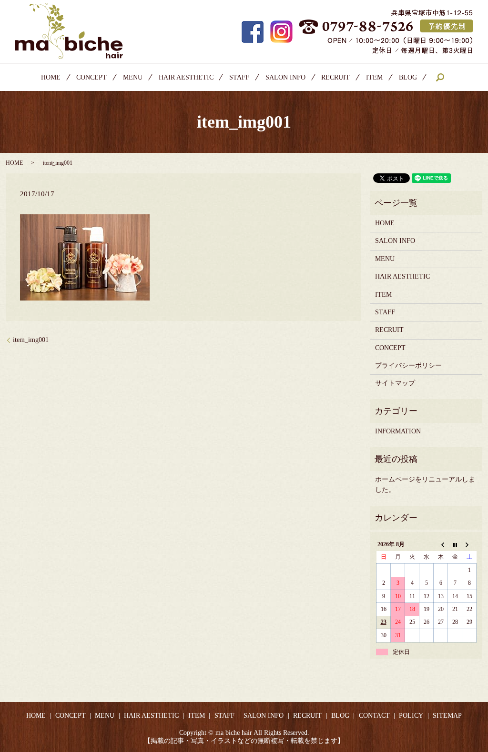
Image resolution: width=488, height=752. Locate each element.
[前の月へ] (441, 545)
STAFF (239, 77)
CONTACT (374, 715)
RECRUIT (335, 77)
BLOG (408, 77)
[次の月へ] (469, 545)
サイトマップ (395, 383)
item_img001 (31, 339)
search (440, 77)
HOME (51, 77)
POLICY (411, 715)
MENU (132, 77)
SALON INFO (285, 77)
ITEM (374, 77)
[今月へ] (455, 545)
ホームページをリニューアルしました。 (425, 484)
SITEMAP (447, 715)
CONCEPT (91, 77)
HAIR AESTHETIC (186, 77)
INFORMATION (398, 431)
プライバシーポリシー (408, 365)
